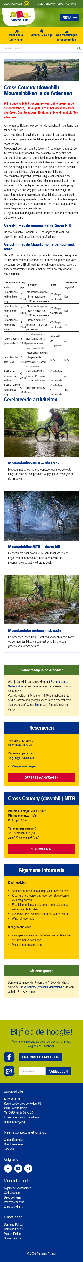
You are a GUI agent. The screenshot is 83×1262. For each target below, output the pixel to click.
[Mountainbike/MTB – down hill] (41, 530)
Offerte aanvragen (42, 777)
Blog (60, 3)
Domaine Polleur (13, 1224)
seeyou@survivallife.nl (21, 758)
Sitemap (50, 3)
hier (37, 704)
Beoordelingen (12, 1197)
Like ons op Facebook (40, 1057)
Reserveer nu (42, 849)
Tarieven (9, 1149)
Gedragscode (12, 1192)
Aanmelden (58, 1071)
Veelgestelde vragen (24, 766)
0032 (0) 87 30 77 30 (21, 1112)
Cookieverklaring (13, 1206)
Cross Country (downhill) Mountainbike (33, 112)
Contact (71, 3)
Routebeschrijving (14, 1121)
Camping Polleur (13, 1229)
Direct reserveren (14, 1144)
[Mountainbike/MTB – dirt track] (41, 446)
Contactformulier (13, 1139)
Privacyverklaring (14, 1202)
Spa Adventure (12, 1238)
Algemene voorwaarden (17, 1188)
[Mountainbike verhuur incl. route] (41, 613)
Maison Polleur (12, 1233)
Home (40, 3)
